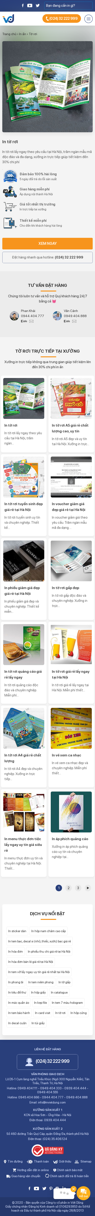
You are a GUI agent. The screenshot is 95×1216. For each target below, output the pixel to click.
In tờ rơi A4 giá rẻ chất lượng (22, 758)
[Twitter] (37, 5)
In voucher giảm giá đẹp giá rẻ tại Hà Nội (68, 507)
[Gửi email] (31, 321)
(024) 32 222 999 (63, 18)
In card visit (42, 1013)
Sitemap (85, 1161)
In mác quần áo (18, 1002)
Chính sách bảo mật (69, 1170)
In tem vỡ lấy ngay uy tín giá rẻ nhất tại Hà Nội (39, 972)
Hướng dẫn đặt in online (33, 1170)
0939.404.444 (75, 1088)
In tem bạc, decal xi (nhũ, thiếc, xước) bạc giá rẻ (39, 941)
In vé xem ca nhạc (66, 755)
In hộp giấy (38, 992)
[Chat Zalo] (25, 321)
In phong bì (15, 982)
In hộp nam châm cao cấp (48, 931)
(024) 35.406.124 (55, 1139)
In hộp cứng (79, 1013)
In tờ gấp (64, 982)
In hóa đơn (15, 951)
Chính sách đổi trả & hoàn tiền (69, 1176)
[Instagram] (57, 1188)
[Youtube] (29, 5)
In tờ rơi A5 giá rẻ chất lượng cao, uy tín (70, 428)
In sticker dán (17, 931)
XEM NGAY (48, 243)
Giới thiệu (64, 1161)
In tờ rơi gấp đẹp (65, 588)
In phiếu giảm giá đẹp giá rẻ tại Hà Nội (22, 591)
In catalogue (59, 992)
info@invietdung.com (52, 1102)
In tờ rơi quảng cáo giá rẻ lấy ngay (23, 674)
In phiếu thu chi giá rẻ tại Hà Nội (49, 951)
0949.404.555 (47, 1092)
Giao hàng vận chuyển (25, 1176)
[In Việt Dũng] (8, 18)
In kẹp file (40, 1002)
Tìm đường (15, 1161)
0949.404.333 (51, 1088)
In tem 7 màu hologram (67, 1002)
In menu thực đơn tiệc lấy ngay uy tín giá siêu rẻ (23, 845)
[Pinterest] (50, 1188)
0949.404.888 (75, 316)
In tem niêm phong (40, 982)
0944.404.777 (32, 316)
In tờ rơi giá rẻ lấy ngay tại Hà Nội (70, 674)
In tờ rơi (10, 141)
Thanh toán (41, 1161)
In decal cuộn (17, 1023)
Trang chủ (9, 34)
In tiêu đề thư (17, 992)
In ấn (22, 34)
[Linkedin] (64, 1188)
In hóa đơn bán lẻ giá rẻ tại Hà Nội (30, 962)
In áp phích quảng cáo (70, 839)
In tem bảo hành (19, 1013)
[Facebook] (23, 5)
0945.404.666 (28, 1097)
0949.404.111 (27, 1088)
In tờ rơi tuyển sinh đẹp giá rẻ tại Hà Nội (23, 507)
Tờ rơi (33, 34)
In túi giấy (38, 1023)
